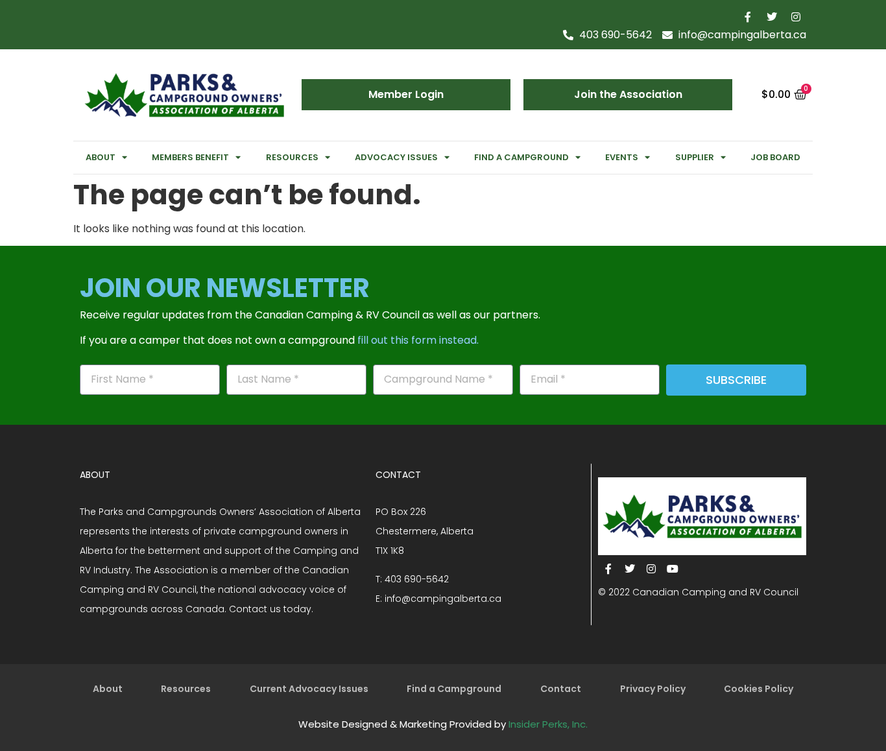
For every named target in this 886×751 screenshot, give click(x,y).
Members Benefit (190, 157)
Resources (292, 157)
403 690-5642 (417, 579)
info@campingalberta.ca (443, 598)
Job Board (775, 157)
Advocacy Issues (396, 157)
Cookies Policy (758, 688)
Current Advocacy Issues (309, 688)
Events (621, 157)
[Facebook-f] (747, 16)
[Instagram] (795, 16)
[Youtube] (672, 568)
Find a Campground (521, 157)
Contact (560, 688)
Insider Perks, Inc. (548, 724)
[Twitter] (771, 16)
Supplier (694, 157)
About (100, 157)
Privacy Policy (653, 688)
